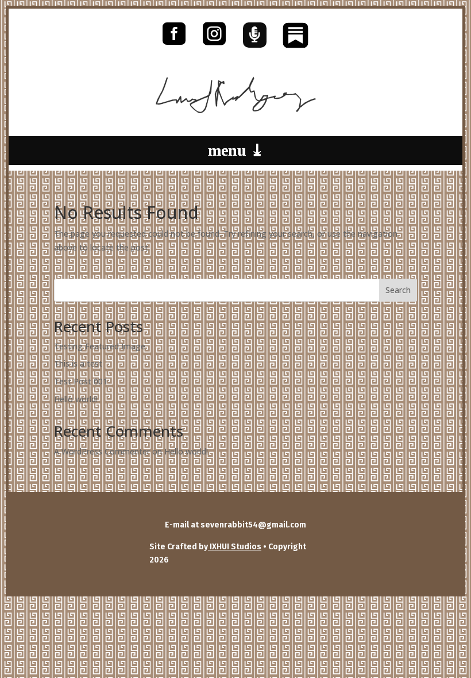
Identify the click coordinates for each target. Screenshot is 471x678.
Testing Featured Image (99, 346)
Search (398, 289)
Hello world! (76, 399)
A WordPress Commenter (102, 451)
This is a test (78, 363)
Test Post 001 (80, 381)
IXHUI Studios (234, 547)
